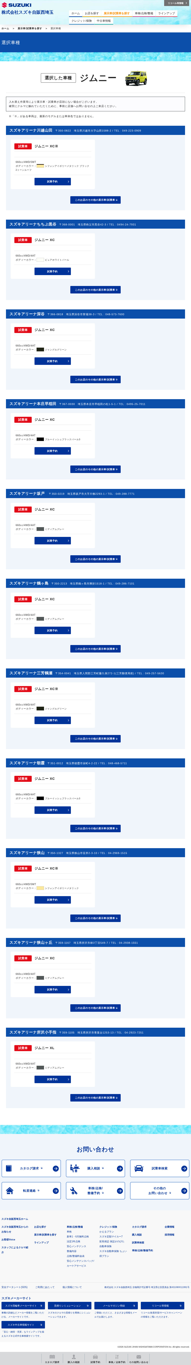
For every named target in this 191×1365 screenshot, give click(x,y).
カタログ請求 (139, 1226)
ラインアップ (41, 1242)
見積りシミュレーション (67, 1305)
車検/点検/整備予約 (142, 1250)
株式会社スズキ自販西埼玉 (27, 12)
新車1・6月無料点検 (78, 1236)
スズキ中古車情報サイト (21, 1324)
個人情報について (72, 1287)
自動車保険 (105, 1246)
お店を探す (40, 1226)
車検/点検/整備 (75, 1226)
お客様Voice (8, 1239)
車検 (69, 1231)
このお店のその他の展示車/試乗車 (95, 199)
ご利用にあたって (45, 1287)
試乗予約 (52, 181)
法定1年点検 (73, 1241)
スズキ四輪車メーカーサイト (21, 1305)
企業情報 (169, 1226)
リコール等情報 (160, 1305)
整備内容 (71, 1251)
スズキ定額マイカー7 (111, 1236)
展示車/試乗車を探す (30, 28)
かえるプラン (106, 1231)
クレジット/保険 (108, 1226)
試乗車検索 (138, 1242)
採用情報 (169, 1234)
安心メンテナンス (76, 1246)
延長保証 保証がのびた (111, 1241)
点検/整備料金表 (75, 1256)
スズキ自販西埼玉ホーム (14, 1219)
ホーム (5, 28)
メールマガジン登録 (114, 1305)
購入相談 (137, 1234)
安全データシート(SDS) (14, 1287)
